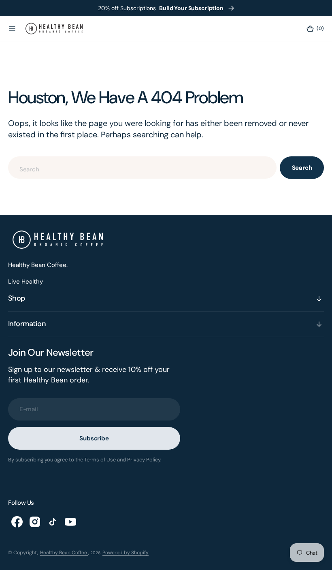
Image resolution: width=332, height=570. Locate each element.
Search (302, 168)
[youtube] (70, 522)
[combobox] (142, 167)
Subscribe (94, 438)
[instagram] (35, 522)
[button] (12, 29)
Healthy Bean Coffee (64, 552)
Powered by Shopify (125, 552)
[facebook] (17, 522)
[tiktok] (53, 522)
